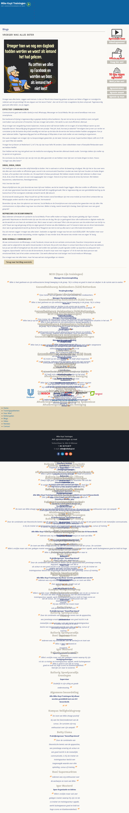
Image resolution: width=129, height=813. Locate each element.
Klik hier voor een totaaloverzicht (64, 400)
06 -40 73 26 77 (65, 446)
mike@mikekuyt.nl (67, 449)
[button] (124, 808)
